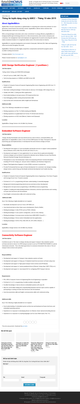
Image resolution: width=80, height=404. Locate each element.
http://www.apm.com (18, 54)
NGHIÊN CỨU (37, 8)
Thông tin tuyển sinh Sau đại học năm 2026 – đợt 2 (68, 45)
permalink (24, 326)
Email (22, 377)
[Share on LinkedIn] (35, 322)
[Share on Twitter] (27, 322)
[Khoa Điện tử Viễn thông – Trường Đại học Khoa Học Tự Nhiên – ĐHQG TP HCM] (14, 3)
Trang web (42, 377)
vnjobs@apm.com (22, 57)
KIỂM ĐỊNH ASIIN (6, 11)
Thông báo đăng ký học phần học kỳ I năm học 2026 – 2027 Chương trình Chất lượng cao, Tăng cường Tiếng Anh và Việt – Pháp (69, 38)
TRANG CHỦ (5, 8)
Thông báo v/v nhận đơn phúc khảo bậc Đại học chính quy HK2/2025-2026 (69, 29)
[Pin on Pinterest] (33, 322)
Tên (4, 377)
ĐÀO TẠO (28, 8)
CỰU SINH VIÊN (69, 8)
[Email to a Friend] (30, 322)
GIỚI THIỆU (12, 8)
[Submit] (77, 3)
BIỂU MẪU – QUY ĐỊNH (17, 11)
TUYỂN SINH (46, 8)
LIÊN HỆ (27, 11)
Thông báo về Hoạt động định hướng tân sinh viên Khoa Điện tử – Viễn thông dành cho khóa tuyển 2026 (69, 22)
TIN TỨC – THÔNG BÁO (57, 8)
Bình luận (6, 364)
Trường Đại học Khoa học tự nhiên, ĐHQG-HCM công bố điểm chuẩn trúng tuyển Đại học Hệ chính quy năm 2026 (69, 52)
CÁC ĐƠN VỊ (20, 8)
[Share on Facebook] (24, 322)
